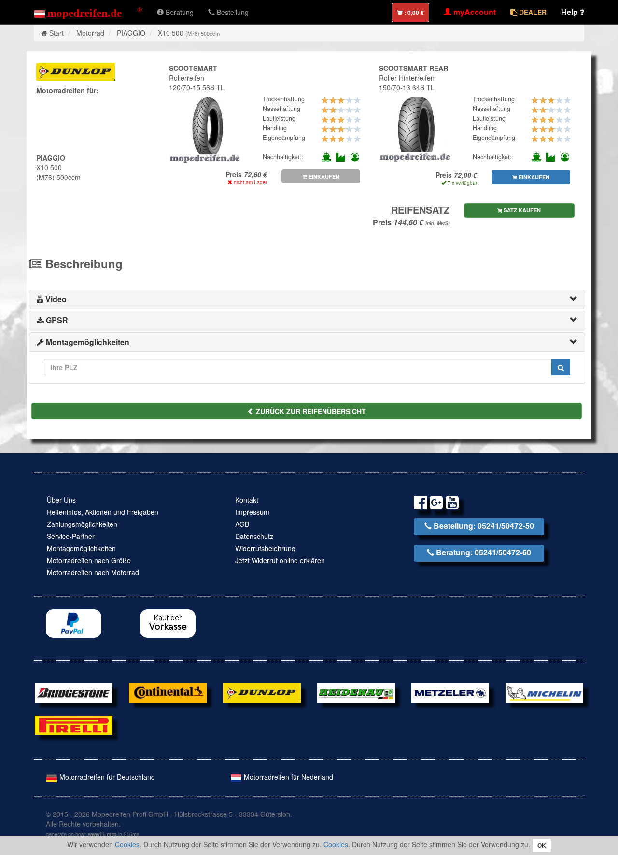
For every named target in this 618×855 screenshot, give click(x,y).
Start (56, 33)
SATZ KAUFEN (521, 210)
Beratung (179, 12)
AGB (242, 524)
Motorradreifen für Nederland (287, 777)
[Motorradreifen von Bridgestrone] (73, 691)
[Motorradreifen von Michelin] (544, 691)
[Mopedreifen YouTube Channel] (452, 504)
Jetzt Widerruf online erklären (280, 560)
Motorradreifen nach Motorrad (93, 572)
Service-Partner (71, 536)
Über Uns (61, 500)
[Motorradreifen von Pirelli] (73, 724)
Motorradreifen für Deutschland (106, 777)
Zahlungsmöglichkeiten (82, 524)
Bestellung (232, 12)
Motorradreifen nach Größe (89, 560)
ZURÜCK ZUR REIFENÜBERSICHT (310, 411)
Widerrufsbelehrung (265, 548)
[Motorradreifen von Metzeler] (450, 691)
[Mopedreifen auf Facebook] (420, 504)
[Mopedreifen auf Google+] (436, 504)
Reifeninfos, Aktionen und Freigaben (102, 512)
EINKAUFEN (323, 176)
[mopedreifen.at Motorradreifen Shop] (88, 12)
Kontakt (246, 500)
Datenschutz (254, 536)
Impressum (252, 512)
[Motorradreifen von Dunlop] (262, 691)
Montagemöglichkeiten (81, 548)
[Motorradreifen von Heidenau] (356, 691)
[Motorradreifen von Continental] (167, 691)
